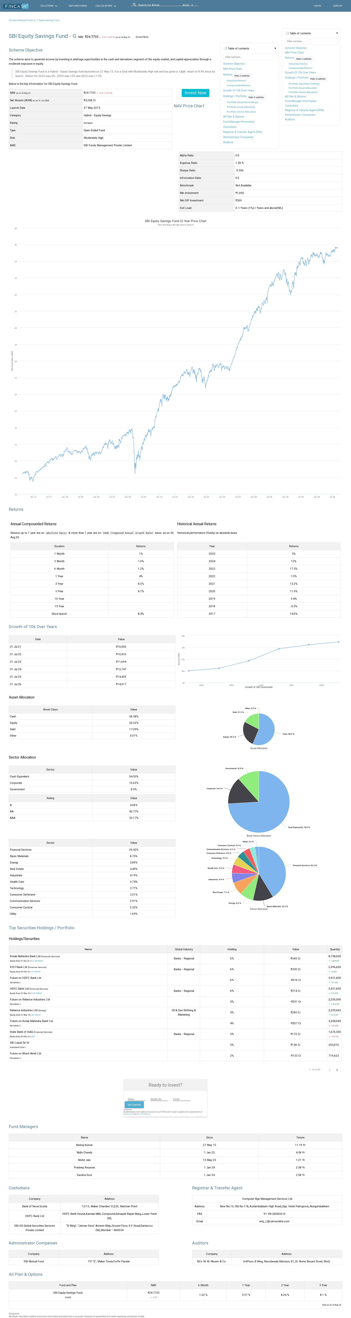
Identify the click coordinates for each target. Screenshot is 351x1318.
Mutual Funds (26, 20)
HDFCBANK (37, 993)
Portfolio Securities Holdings (304, 83)
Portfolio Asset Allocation (303, 88)
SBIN (33, 1036)
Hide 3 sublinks (318, 79)
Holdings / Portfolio (296, 77)
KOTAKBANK (37, 961)
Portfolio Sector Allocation (303, 92)
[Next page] (337, 1069)
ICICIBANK (36, 972)
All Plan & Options (295, 96)
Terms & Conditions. (143, 1114)
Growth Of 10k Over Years (300, 72)
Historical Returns (298, 63)
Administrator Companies (300, 114)
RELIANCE (36, 1015)
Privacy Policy (129, 1114)
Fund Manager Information (301, 101)
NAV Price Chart (294, 52)
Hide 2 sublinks (304, 59)
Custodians (291, 105)
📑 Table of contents (298, 33)
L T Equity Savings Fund (47, 20)
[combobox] (154, 6)
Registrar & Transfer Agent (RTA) (304, 110)
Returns (289, 57)
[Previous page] (329, 1069)
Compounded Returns (300, 68)
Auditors (290, 119)
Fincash (13, 20)
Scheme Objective (296, 47)
